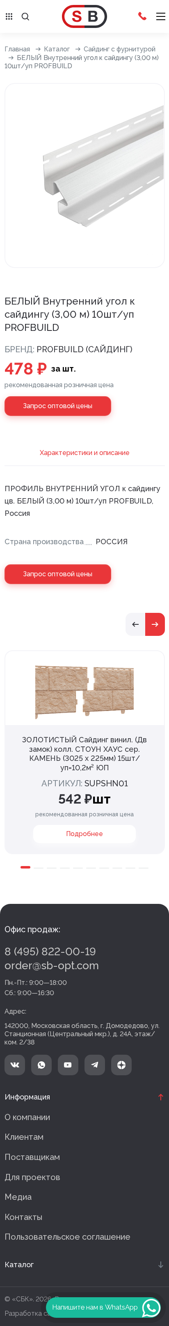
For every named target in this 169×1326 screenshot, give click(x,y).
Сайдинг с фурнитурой (119, 49)
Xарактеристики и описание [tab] (85, 453)
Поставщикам (32, 1157)
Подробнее (84, 834)
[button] (135, 624)
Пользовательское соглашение (67, 1237)
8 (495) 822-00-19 (50, 951)
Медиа (18, 1197)
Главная (17, 49)
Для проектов (32, 1177)
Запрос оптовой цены (57, 406)
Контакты (23, 1217)
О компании (27, 1117)
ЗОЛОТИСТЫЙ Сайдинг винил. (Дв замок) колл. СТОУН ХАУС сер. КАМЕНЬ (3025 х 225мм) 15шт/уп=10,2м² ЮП (84, 753)
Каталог (57, 49)
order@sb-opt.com (52, 965)
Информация (27, 1097)
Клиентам (24, 1137)
